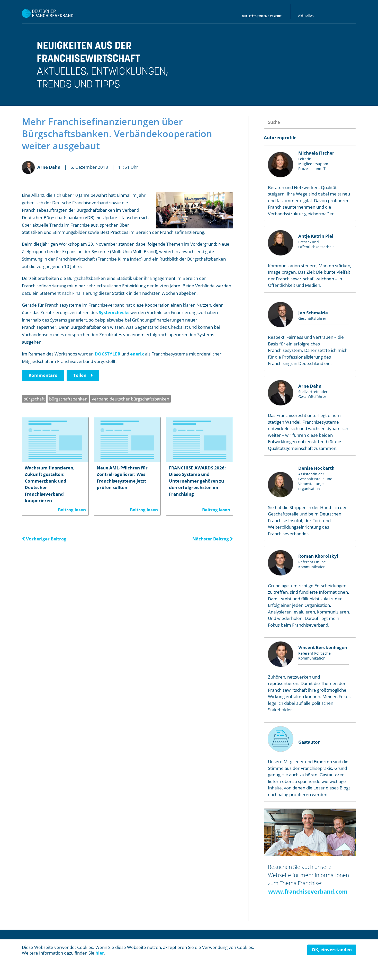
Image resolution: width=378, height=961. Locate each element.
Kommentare (43, 375)
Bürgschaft (34, 399)
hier (99, 953)
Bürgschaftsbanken (68, 399)
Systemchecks (114, 312)
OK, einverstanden (332, 950)
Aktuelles (306, 15)
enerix (137, 354)
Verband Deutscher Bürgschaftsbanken (130, 399)
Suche (349, 122)
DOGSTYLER (107, 354)
